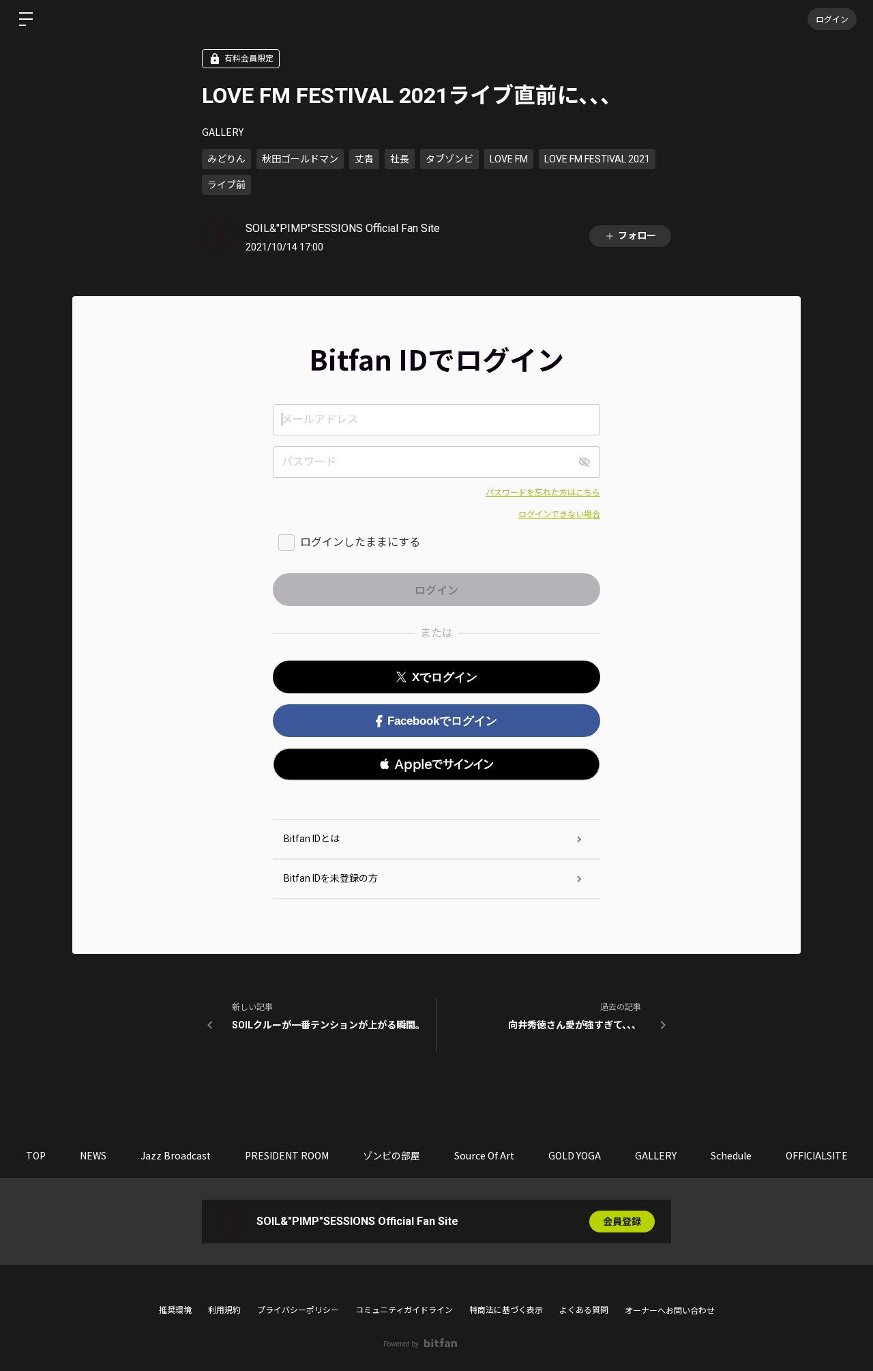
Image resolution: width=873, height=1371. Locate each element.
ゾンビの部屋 (391, 1155)
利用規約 (224, 1310)
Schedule (731, 1155)
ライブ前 (226, 184)
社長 (399, 159)
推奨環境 (175, 1310)
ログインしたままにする (360, 542)
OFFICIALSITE (817, 1155)
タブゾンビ (449, 159)
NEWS (93, 1155)
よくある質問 (583, 1310)
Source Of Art (484, 1155)
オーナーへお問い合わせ (670, 1311)
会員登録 (622, 1221)
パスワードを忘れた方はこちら (543, 492)
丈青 (364, 159)
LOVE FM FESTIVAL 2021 (597, 159)
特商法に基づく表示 (506, 1310)
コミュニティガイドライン (404, 1310)
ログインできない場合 (559, 514)
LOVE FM (509, 159)
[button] (436, 764)
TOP (36, 1155)
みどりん (226, 159)
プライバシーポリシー (298, 1310)
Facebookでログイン (442, 721)
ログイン (832, 19)
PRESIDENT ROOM (287, 1155)
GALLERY (222, 132)
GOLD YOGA (574, 1155)
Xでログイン (444, 677)
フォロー (637, 235)
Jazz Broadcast (175, 1155)
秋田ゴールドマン (300, 159)
